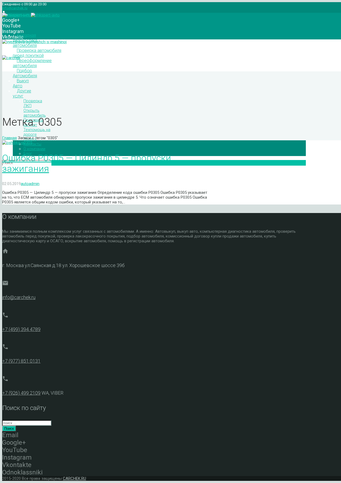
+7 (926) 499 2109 (21, 393)
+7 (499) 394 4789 (21, 329)
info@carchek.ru (14, 8)
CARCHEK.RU (74, 478)
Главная (9, 138)
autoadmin (30, 183)
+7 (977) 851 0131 (21, 361)
